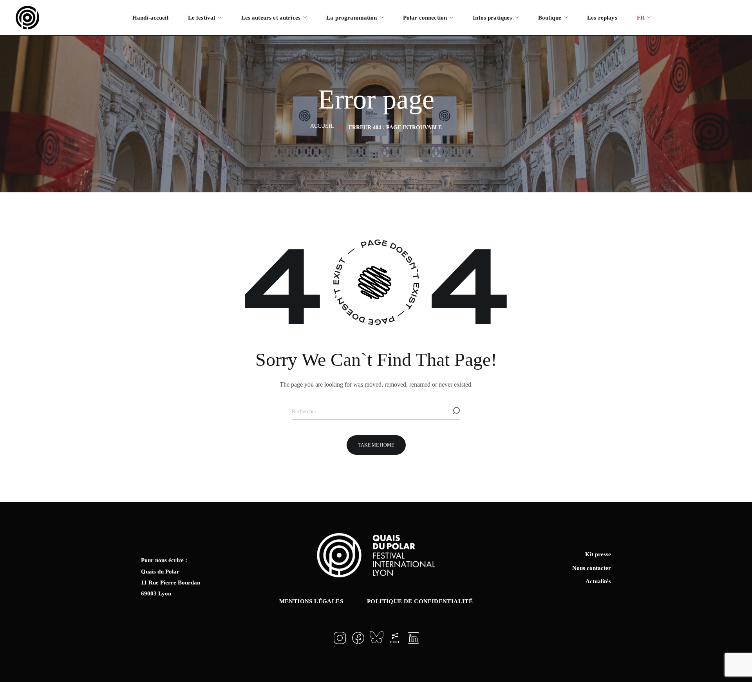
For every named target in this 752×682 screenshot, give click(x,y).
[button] (376, 445)
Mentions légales (311, 601)
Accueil (322, 126)
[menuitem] (644, 17)
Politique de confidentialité (420, 601)
